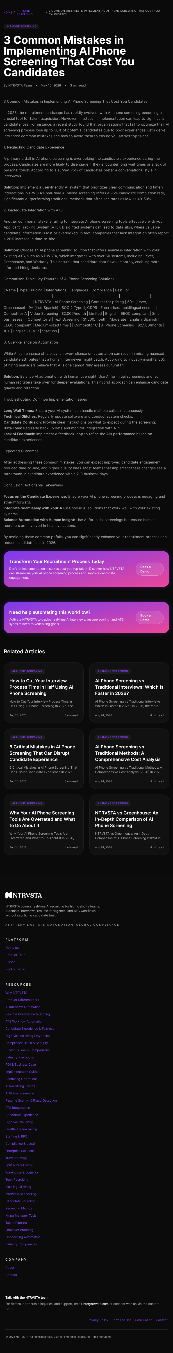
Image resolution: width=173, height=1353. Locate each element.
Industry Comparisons (21, 1244)
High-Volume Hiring (19, 1122)
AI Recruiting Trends (20, 1086)
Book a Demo (145, 569)
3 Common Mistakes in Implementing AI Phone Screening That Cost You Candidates (75, 101)
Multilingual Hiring (18, 1187)
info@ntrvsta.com (96, 1304)
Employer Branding (19, 1230)
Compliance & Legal (20, 1143)
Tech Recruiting (16, 1179)
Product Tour (15, 955)
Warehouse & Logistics (22, 1172)
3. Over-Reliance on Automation (31, 342)
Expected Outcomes (21, 451)
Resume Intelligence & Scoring (27, 1014)
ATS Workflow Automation (24, 1021)
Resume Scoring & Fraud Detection (31, 1100)
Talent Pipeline (16, 1222)
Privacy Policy (98, 1320)
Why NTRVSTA (16, 992)
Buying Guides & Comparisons (27, 1050)
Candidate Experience (21, 1115)
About (9, 1267)
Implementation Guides (22, 1072)
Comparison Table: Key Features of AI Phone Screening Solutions (59, 279)
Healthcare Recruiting (21, 1129)
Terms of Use (121, 1320)
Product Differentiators (22, 1000)
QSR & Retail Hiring (19, 1165)
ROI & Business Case (20, 1064)
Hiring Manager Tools (20, 1215)
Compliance (143, 1320)
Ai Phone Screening (25, 12)
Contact (11, 1275)
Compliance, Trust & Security (26, 1043)
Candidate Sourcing (20, 1201)
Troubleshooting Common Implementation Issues (45, 399)
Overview (12, 947)
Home (8, 12)
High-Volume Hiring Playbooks (27, 1036)
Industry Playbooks (19, 1057)
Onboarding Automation (23, 1237)
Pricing (10, 962)
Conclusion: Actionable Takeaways (33, 485)
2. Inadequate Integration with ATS (33, 210)
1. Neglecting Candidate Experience (34, 147)
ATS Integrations (17, 1107)
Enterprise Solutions (19, 1151)
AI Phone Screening (19, 1093)
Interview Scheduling (20, 1194)
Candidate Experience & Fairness (29, 1028)
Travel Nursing (16, 1158)
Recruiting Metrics (18, 1208)
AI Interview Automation (22, 1007)
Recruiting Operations (21, 1079)
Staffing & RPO (16, 1136)
